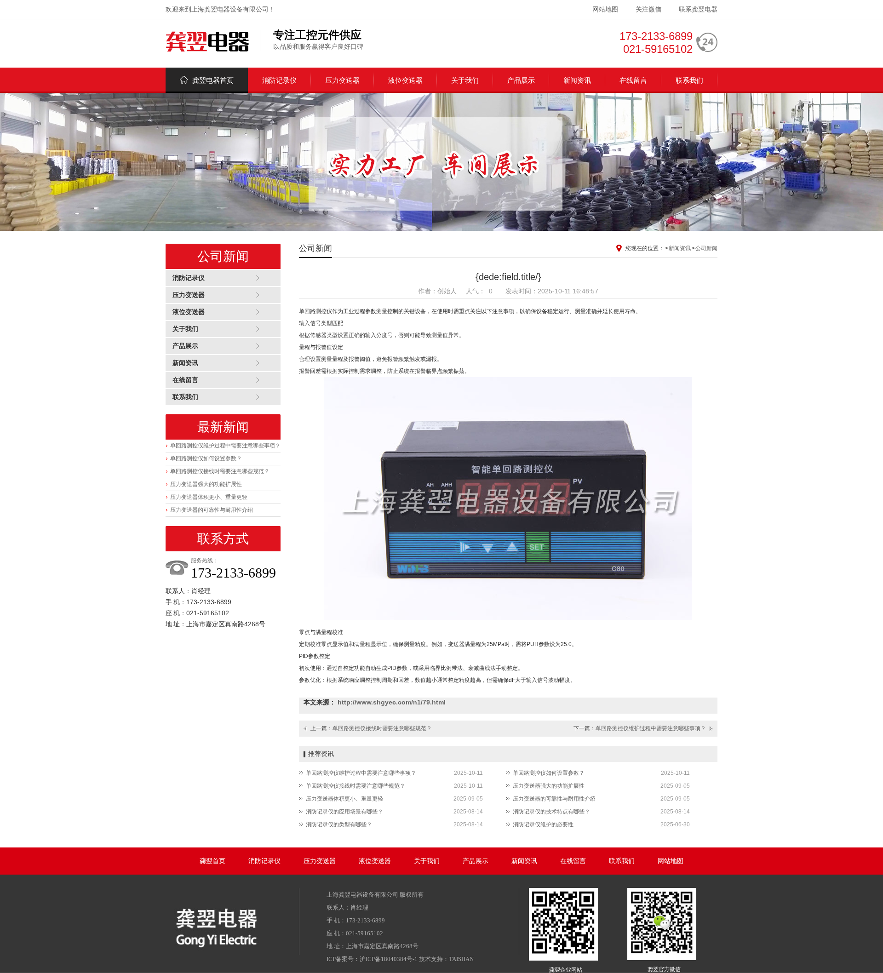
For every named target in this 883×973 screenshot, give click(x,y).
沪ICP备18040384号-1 (389, 959)
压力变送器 (342, 80)
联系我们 (689, 80)
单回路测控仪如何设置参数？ (206, 458)
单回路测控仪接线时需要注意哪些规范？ (219, 471)
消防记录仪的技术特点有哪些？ (551, 811)
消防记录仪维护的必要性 (543, 824)
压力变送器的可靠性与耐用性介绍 (211, 510)
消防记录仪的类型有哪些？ (339, 824)
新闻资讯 (577, 80)
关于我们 (465, 80)
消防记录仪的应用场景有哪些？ (344, 811)
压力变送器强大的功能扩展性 (206, 484)
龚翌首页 (212, 861)
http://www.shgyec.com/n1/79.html (392, 702)
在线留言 (633, 80)
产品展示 (521, 80)
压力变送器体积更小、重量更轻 (208, 497)
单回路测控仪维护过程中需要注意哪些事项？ (225, 445)
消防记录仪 (279, 80)
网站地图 (605, 9)
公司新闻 (706, 248)
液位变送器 (405, 80)
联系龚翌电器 (698, 9)
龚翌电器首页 (213, 80)
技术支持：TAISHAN (446, 959)
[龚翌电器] (207, 42)
